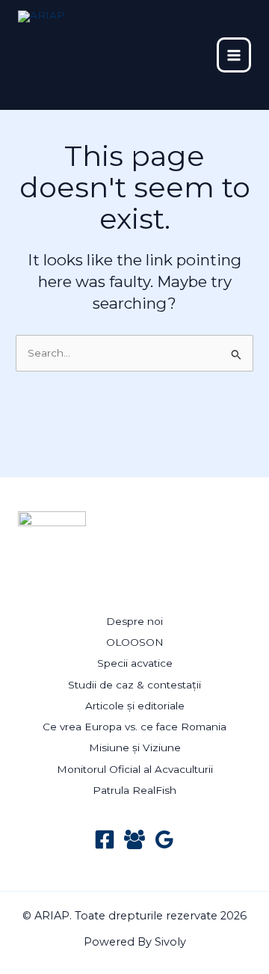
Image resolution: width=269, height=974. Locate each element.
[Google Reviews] (164, 839)
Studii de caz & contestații (134, 685)
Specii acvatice (135, 663)
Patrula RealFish (134, 790)
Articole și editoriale (135, 706)
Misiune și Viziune (135, 747)
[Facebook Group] (134, 839)
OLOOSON (135, 642)
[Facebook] (104, 839)
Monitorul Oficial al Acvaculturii (135, 769)
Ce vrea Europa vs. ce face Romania (134, 727)
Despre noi (134, 621)
